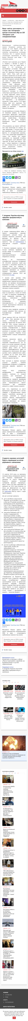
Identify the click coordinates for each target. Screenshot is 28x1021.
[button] (1, 11)
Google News (25, 10)
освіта (4, 627)
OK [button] (14, 1018)
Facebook (20, 10)
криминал (5, 973)
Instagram (17, 10)
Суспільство (11, 20)
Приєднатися (14, 202)
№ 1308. (12, 275)
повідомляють (20, 242)
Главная (4, 20)
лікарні (11, 427)
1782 (7, 319)
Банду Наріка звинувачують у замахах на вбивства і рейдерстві (12, 1006)
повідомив (8, 491)
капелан (5, 427)
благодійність (7, 184)
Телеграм (23, 10)
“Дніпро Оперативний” (9, 708)
